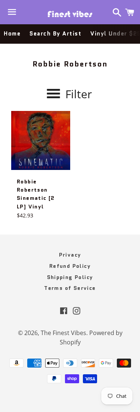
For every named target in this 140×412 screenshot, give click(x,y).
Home (12, 34)
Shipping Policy (70, 277)
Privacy (70, 254)
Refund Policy (70, 266)
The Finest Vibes (63, 333)
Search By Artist (55, 34)
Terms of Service (70, 288)
